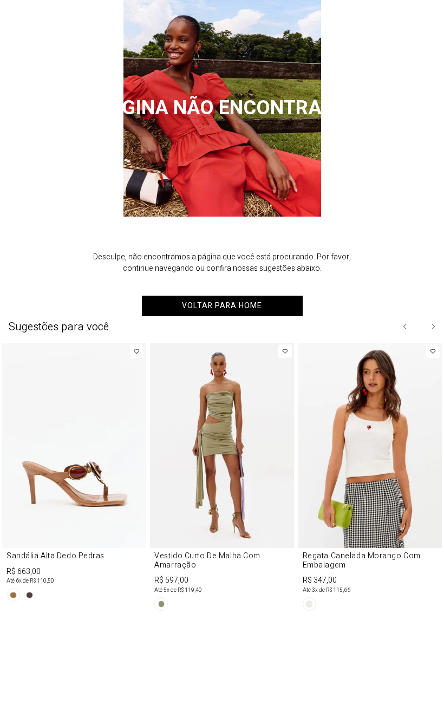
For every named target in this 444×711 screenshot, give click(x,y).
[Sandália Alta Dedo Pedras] (74, 474)
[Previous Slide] (405, 326)
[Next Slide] (432, 326)
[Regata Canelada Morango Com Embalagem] (370, 478)
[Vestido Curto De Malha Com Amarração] (221, 478)
